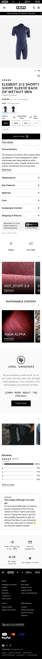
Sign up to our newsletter (13, 624)
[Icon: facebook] (6, 645)
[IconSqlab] (27, 2)
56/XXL (6, 129)
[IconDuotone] (13, 2)
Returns (5, 590)
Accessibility (20, 655)
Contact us (6, 596)
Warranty (5, 593)
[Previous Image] (35, 70)
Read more (6, 169)
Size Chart (35, 117)
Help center (6, 598)
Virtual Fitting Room (22, 117)
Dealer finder (7, 607)
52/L (26, 123)
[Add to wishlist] (38, 75)
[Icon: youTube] (3, 645)
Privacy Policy (27, 653)
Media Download (27, 610)
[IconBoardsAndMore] (3, 572)
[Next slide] (38, 257)
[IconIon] (5, 2)
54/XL (36, 123)
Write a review (8, 484)
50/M (16, 123)
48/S (6, 123)
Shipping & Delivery (9, 584)
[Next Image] (38, 70)
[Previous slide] (33, 257)
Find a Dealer (7, 142)
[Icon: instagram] (10, 645)
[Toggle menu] (4, 7)
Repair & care (26, 587)
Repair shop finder (9, 610)
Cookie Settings (32, 655)
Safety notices (26, 590)
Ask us (4, 581)
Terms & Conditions (14, 653)
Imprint (4, 653)
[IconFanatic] (19, 2)
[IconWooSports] (37, 2)
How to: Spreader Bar (29, 593)
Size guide (25, 584)
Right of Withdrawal (8, 655)
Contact (24, 607)
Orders (4, 587)
